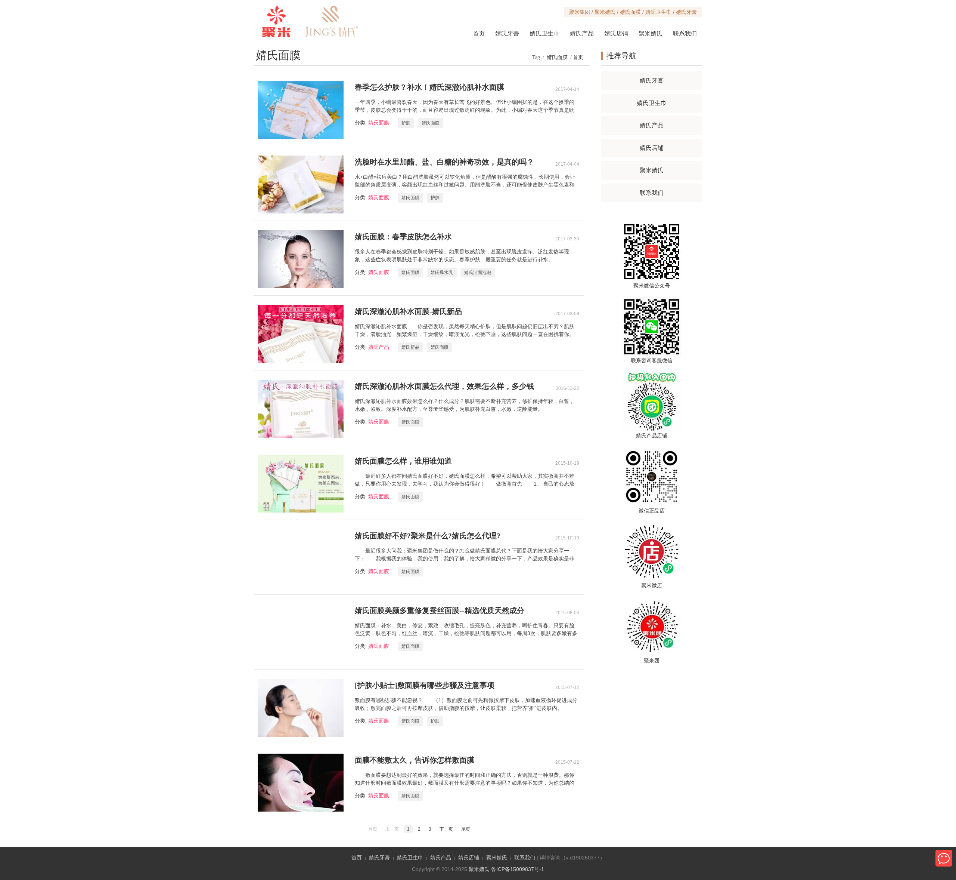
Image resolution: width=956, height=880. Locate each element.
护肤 (405, 123)
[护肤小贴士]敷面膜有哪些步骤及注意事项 (424, 685)
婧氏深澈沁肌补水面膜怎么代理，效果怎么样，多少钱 (444, 386)
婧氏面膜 (557, 57)
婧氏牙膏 (507, 33)
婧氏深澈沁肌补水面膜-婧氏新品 (408, 311)
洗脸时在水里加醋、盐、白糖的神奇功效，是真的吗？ (444, 162)
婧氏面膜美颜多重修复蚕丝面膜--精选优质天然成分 (439, 610)
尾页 (465, 829)
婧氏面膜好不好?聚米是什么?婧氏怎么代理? (427, 536)
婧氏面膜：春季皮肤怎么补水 (403, 237)
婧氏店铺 (616, 33)
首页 (578, 57)
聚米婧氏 (650, 33)
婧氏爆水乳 (442, 272)
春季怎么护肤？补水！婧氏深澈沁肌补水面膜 (429, 87)
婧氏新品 (410, 347)
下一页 (446, 829)
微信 (943, 858)
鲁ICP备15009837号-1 (517, 869)
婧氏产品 (582, 33)
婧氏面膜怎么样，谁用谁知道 (403, 461)
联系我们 (685, 33)
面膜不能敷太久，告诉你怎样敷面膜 (414, 760)
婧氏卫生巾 (544, 33)
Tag (536, 57)
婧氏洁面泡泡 (477, 272)
